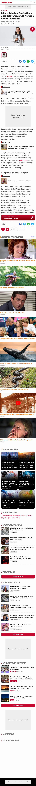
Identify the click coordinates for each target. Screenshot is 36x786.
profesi (9, 76)
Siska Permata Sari (10, 24)
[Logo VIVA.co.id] (6, 2)
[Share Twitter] (24, 61)
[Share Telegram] (32, 61)
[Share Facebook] (20, 61)
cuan (19, 518)
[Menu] (34, 2)
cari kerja (17, 515)
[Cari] (31, 2)
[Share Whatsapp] (28, 61)
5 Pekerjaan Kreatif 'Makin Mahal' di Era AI (19, 181)
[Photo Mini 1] (4, 55)
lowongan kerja (7, 515)
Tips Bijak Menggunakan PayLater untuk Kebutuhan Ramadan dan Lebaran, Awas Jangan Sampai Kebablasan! (21, 92)
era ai (23, 515)
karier (29, 515)
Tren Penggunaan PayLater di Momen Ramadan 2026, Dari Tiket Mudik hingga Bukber (21, 147)
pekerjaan (23, 160)
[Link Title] (5, 588)
